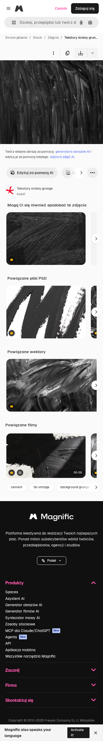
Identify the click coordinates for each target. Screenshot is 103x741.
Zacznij (12, 670)
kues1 (21, 194)
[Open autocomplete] (11, 22)
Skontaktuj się (19, 700)
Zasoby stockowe (20, 624)
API (8, 643)
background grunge (75, 487)
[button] (51, 560)
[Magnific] (51, 518)
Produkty (14, 582)
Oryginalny (36, 70)
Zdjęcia (53, 38)
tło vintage (41, 487)
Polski (51, 561)
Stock (37, 38)
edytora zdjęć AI (62, 157)
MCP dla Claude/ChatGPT (32, 630)
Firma (11, 685)
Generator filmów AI (22, 611)
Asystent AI (15, 598)
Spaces (11, 592)
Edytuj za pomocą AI (35, 172)
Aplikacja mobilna (20, 650)
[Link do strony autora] (10, 191)
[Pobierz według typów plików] (92, 53)
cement (16, 487)
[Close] (96, 733)
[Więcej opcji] (53, 53)
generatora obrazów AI (72, 152)
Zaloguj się (85, 8)
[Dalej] (81, 172)
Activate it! (77, 732)
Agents (15, 637)
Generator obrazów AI (23, 604)
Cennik (61, 8)
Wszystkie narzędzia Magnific (30, 656)
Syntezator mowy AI (22, 617)
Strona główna (16, 38)
